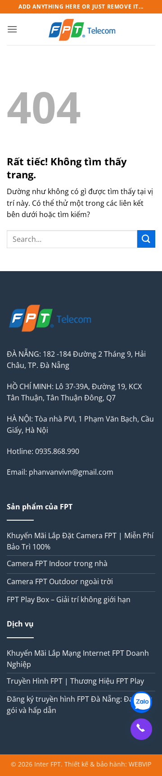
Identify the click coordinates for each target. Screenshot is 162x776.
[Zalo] (141, 702)
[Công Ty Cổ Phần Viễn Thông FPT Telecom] (82, 29)
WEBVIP (140, 764)
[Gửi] (146, 239)
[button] (12, 29)
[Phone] (141, 729)
